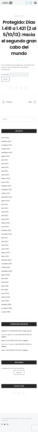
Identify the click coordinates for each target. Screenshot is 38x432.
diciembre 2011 (6, 230)
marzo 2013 (5, 175)
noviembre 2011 (6, 234)
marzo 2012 (5, 219)
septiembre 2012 (6, 197)
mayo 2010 (5, 286)
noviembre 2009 (6, 308)
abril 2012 (4, 215)
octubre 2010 (5, 267)
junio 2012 (4, 208)
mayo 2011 (5, 245)
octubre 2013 (5, 149)
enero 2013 (5, 182)
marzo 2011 (5, 249)
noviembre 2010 (6, 263)
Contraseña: (5, 74)
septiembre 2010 (6, 271)
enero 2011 (5, 256)
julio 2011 (4, 238)
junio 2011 (4, 241)
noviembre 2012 (6, 189)
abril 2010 (4, 289)
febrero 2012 (5, 223)
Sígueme (19, 372)
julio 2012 (4, 204)
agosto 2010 (5, 275)
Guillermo (4, 331)
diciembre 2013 (6, 141)
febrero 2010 (5, 297)
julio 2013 (4, 160)
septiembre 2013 (6, 152)
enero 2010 (5, 301)
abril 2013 (4, 171)
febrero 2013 (5, 178)
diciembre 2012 (6, 186)
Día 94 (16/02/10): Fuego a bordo (21, 331)
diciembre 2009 (6, 304)
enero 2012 (5, 226)
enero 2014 (5, 137)
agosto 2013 (5, 156)
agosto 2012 (5, 200)
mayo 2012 (5, 212)
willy (2, 350)
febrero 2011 (5, 252)
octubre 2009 (5, 312)
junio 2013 (4, 163)
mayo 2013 (5, 167)
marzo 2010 (5, 293)
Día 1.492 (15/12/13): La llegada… (18, 340)
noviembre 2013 (6, 145)
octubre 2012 (5, 193)
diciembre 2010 (6, 260)
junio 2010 (4, 282)
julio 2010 (4, 278)
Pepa (3, 340)
